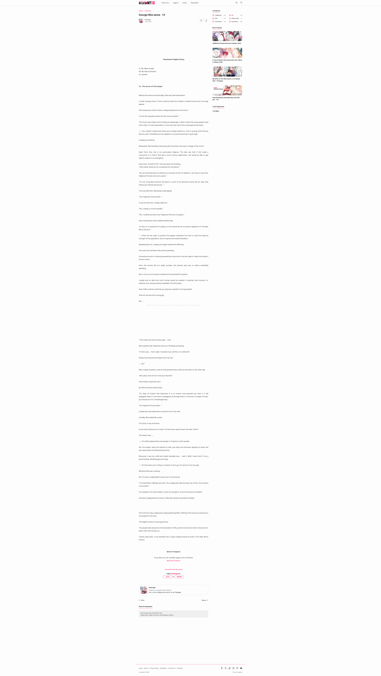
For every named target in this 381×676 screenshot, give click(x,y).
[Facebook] (222, 669)
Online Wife (235, 18)
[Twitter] (226, 669)
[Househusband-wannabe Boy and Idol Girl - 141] (227, 95)
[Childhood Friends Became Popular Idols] (227, 40)
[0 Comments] (201, 20)
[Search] (241, 2)
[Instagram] (233, 669)
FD (232, 15)
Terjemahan (194, 3)
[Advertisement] (173, 41)
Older (143, 600)
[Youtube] (241, 669)
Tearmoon (218, 21)
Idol (216, 18)
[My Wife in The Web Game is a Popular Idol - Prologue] (227, 76)
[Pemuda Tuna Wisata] (147, 2)
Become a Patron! (173, 560)
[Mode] (236, 2)
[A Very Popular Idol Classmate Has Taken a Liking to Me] (227, 57)
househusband (235, 21)
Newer (204, 600)
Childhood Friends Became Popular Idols (219, 15)
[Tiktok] (230, 669)
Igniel (240, 672)
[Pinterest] (237, 669)
